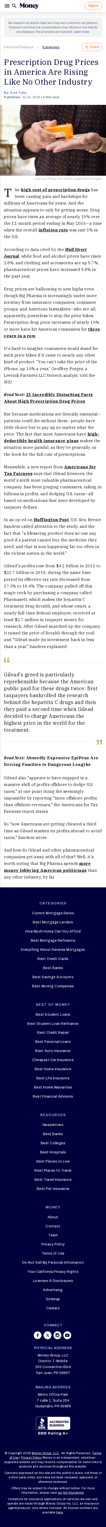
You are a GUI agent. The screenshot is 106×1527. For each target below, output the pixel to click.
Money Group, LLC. (46, 1453)
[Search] (14, 6)
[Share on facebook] (38, 1335)
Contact (53, 1226)
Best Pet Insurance (53, 1189)
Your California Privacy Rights (53, 1272)
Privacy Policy (53, 1244)
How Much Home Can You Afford (53, 931)
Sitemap (53, 1299)
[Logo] (29, 6)
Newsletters (53, 1125)
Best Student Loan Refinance (53, 1024)
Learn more (81, 32)
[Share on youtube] (67, 1335)
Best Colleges (53, 1143)
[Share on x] (48, 1335)
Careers (53, 1308)
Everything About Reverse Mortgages (53, 950)
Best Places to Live (53, 1161)
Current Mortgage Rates (53, 913)
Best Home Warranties (53, 1087)
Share (94, 47)
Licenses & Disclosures (53, 1281)
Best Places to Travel (53, 1170)
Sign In (93, 5)
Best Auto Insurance (53, 1051)
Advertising (53, 1290)
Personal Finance (18, 47)
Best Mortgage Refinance (53, 940)
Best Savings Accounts (53, 977)
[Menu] (7, 6)
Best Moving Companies (53, 986)
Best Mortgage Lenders (53, 922)
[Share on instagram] (57, 1335)
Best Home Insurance (53, 1069)
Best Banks (53, 968)
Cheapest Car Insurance (53, 1060)
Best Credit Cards (53, 959)
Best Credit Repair (53, 1032)
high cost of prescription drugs (55, 189)
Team (53, 1235)
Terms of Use (53, 1253)
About (53, 1217)
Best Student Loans (53, 1014)
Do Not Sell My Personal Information (53, 1262)
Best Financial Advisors (53, 1096)
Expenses (51, 47)
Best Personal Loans (53, 1042)
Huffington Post (51, 519)
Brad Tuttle (18, 93)
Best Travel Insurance (53, 1180)
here (59, 1512)
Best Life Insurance (53, 1078)
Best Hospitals (53, 1152)
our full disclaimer (71, 1492)
